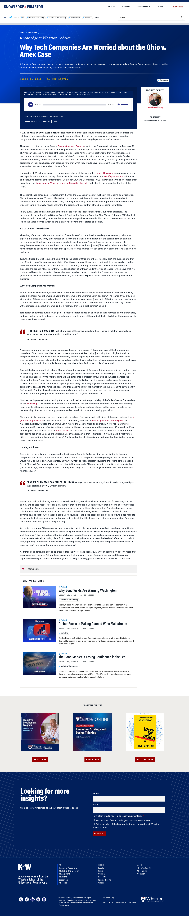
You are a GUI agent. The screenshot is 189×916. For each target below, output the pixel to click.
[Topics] (11, 18)
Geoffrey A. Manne (113, 176)
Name (96, 793)
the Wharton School (69, 903)
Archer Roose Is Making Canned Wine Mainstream (93, 624)
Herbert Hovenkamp (105, 173)
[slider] (125, 104)
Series (100, 871)
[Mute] (119, 104)
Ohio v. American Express (70, 146)
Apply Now (40, 759)
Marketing (88, 17)
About (139, 865)
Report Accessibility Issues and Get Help (119, 903)
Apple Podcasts (32, 121)
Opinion (160, 7)
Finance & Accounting (36, 17)
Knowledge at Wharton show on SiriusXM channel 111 (63, 183)
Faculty (101, 868)
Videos (101, 883)
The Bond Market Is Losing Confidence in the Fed (92, 657)
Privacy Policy (108, 898)
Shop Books (142, 871)
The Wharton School (145, 868)
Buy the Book (145, 759)
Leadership (63, 880)
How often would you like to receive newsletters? (118, 816)
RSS (55, 121)
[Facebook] (27, 899)
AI (23, 17)
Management (75, 17)
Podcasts (126, 7)
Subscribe (178, 7)
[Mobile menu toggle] (5, 17)
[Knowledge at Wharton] (23, 6)
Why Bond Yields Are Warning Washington (88, 591)
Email (95, 805)
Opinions (102, 874)
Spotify (46, 121)
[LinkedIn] (32, 899)
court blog (31, 404)
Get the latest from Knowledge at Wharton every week (123, 821)
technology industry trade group (108, 421)
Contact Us (141, 874)
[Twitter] (21, 899)
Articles (111, 7)
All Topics (63, 883)
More (97, 17)
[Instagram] (44, 899)
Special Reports (143, 7)
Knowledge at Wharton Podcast (45, 38)
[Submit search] (182, 17)
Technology (164, 80)
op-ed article (62, 431)
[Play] (30, 104)
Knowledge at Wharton (73, 898)
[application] (78, 104)
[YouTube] (38, 899)
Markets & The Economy (57, 17)
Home (22, 32)
